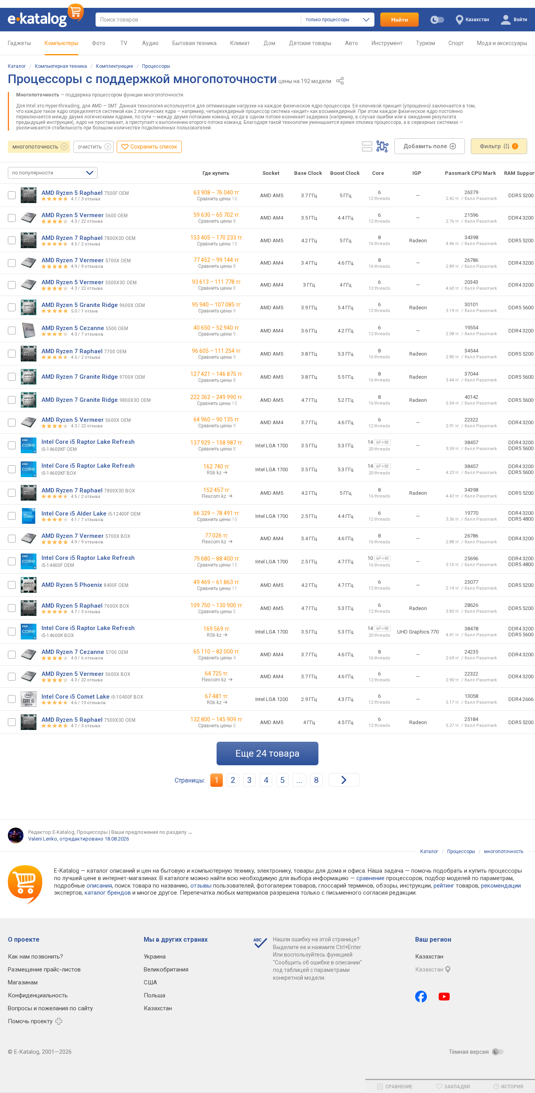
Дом (269, 43)
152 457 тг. (217, 490)
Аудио (150, 43)
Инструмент (387, 43)
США (150, 982)
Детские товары (310, 43)
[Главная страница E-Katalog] (46, 19)
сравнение (370, 878)
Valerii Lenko (42, 839)
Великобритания (166, 969)
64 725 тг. (217, 673)
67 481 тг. (217, 696)
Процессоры (156, 66)
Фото (98, 43)
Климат (240, 43)
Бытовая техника (194, 43)
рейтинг (444, 885)
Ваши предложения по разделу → (152, 832)
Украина (155, 956)
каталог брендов (108, 892)
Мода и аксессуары (502, 43)
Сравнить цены (217, 199)
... (299, 780)
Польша (154, 995)
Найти (399, 19)
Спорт (456, 43)
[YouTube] (444, 996)
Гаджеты (19, 43)
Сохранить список (153, 146)
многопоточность (35, 146)
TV (123, 43)
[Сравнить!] (12, 195)
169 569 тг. (217, 629)
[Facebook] (421, 996)
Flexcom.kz (215, 496)
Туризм (425, 43)
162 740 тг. (217, 466)
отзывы (200, 885)
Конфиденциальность (38, 995)
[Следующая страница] (344, 780)
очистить (90, 146)
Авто (351, 43)
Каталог (17, 66)
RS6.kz (215, 473)
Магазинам (23, 982)
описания (99, 885)
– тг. (216, 192)
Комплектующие (114, 66)
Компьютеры (61, 43)
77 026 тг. (217, 535)
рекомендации (501, 885)
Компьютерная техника (61, 66)
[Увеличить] (28, 195)
